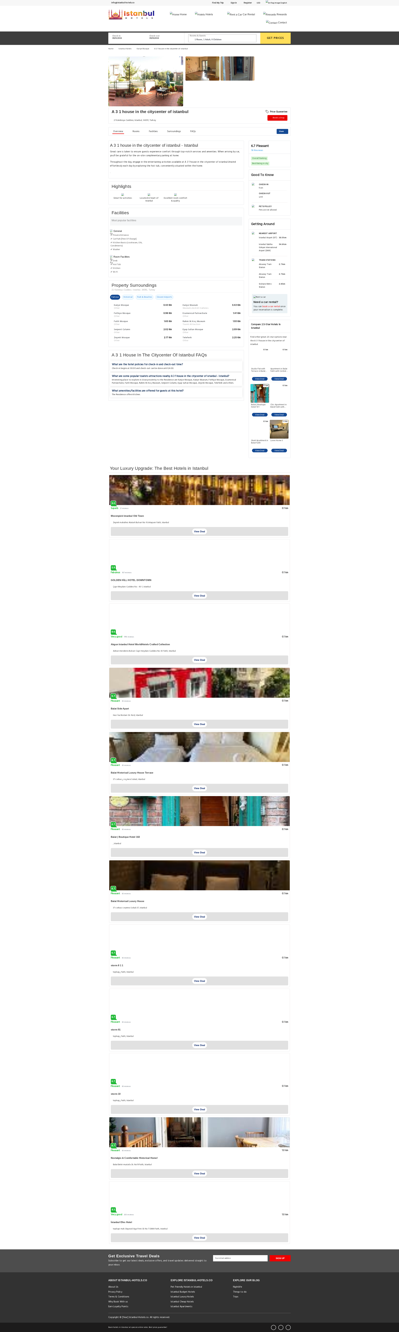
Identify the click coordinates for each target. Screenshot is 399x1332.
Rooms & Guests (198, 36)
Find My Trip (218, 3)
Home (183, 14)
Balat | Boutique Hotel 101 (258, 406)
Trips (235, 1297)
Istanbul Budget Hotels (183, 1292)
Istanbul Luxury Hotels (182, 1297)
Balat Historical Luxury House (127, 901)
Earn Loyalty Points (118, 1306)
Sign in (233, 3)
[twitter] (280, 1327)
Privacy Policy (115, 1292)
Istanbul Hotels (125, 48)
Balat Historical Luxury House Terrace (132, 772)
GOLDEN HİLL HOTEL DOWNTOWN (131, 580)
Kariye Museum (200, 380)
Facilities (153, 131)
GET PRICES (275, 38)
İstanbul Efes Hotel (121, 1222)
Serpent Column (169, 383)
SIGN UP (280, 1258)
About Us (113, 1287)
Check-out (154, 36)
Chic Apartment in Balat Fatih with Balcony (278, 406)
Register (247, 3)
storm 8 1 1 (117, 965)
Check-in (116, 36)
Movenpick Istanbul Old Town (127, 516)
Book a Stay (278, 118)
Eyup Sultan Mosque (187, 383)
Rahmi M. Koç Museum (149, 383)
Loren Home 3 (276, 440)
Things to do (240, 1292)
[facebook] (273, 1327)
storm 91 (116, 1029)
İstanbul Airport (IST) (268, 238)
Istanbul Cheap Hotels (182, 1302)
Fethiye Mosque (216, 380)
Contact (282, 22)
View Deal (259, 379)
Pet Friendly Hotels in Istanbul (186, 1287)
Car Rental (248, 14)
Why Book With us (118, 1302)
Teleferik (218, 383)
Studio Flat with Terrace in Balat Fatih (258, 370)
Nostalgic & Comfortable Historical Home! (134, 1158)
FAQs (193, 131)
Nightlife (237, 1287)
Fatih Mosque (131, 383)
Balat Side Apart (120, 708)
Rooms (136, 131)
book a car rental (271, 306)
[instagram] (288, 1327)
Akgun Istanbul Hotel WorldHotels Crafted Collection (140, 644)
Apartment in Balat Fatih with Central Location (278, 370)
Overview (118, 131)
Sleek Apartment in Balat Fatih (259, 441)
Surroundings (174, 131)
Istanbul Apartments (181, 1306)
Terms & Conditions (118, 1297)
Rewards (281, 14)
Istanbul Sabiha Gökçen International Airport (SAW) (268, 247)
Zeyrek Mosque (205, 383)
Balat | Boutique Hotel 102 (125, 837)
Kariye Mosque (143, 48)
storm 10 (116, 1094)
